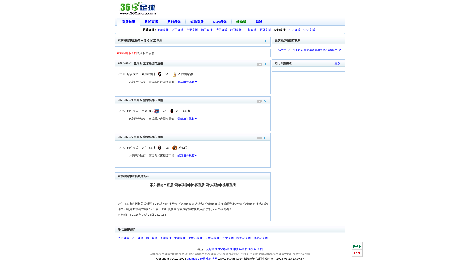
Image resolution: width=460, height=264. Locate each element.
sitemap (192, 258)
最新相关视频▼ (187, 82)
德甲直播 (207, 30)
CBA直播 (309, 30)
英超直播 (163, 30)
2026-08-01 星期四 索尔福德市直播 (140, 63)
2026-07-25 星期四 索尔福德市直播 (140, 137)
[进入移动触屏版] (357, 245)
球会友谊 (132, 74)
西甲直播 (177, 30)
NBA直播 (294, 30)
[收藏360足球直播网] (357, 253)
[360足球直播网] (138, 8)
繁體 (259, 22)
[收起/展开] (265, 64)
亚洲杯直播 (195, 238)
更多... (338, 63)
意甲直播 (192, 30)
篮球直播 (197, 22)
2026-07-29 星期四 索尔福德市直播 (140, 100)
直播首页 (128, 22)
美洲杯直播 (212, 238)
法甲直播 (221, 30)
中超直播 (250, 30)
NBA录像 (220, 22)
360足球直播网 (207, 258)
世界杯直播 (260, 238)
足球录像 (174, 22)
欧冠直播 (236, 30)
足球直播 (151, 22)
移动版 (241, 22)
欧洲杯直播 (243, 238)
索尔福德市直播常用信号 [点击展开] (140, 40)
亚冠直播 (265, 30)
